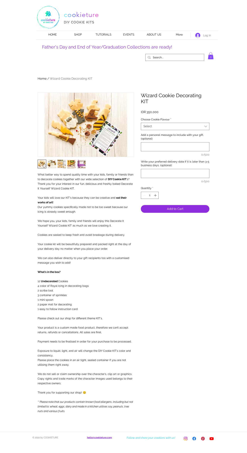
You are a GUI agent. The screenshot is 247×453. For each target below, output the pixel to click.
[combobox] (175, 126)
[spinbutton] (149, 195)
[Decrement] (143, 195)
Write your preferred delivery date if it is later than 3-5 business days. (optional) (175, 163)
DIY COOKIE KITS (79, 22)
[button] (211, 55)
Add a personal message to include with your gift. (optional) (172, 136)
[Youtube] (211, 438)
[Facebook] (194, 438)
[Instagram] (185, 438)
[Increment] (155, 195)
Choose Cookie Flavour (156, 119)
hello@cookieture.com (99, 437)
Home (42, 78)
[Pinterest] (202, 438)
